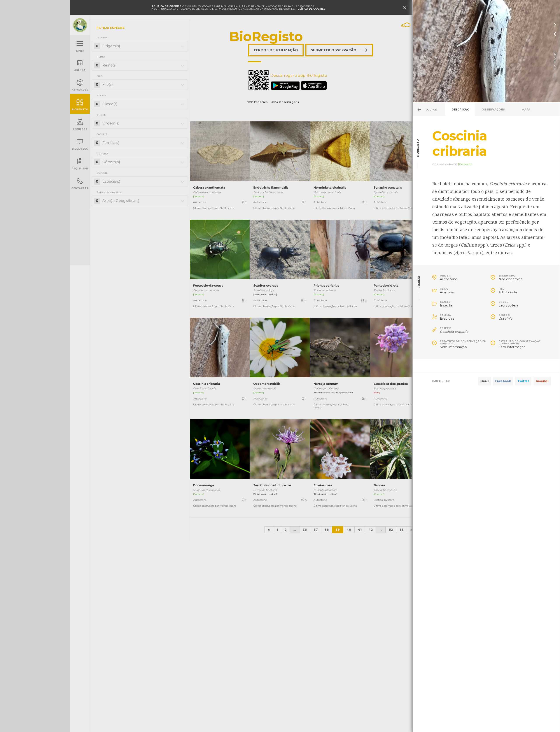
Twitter (523, 381)
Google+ (542, 381)
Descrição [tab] (460, 109)
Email (484, 381)
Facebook (503, 381)
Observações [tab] (493, 109)
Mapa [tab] (526, 109)
